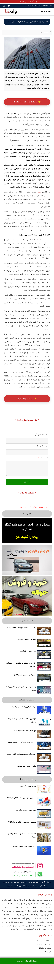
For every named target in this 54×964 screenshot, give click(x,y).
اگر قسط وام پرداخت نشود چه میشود (23, 707)
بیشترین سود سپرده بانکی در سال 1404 (22, 822)
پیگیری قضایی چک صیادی (26, 766)
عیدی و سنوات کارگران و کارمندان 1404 (22, 742)
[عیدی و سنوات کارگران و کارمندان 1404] (44, 746)
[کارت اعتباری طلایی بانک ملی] (44, 813)
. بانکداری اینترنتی (45, 948)
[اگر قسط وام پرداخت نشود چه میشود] (44, 710)
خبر (41, 32)
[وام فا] (11, 12)
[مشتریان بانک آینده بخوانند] (44, 643)
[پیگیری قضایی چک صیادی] (44, 769)
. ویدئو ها (48, 952)
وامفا (39, 192)
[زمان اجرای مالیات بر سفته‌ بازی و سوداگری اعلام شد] (44, 666)
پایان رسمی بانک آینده (28, 651)
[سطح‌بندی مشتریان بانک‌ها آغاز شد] (44, 678)
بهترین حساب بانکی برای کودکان (24, 846)
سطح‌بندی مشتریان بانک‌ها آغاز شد (23, 675)
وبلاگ (45, 32)
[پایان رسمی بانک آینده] (44, 654)
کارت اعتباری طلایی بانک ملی (25, 810)
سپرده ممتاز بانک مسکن (27, 786)
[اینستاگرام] (4, 6)
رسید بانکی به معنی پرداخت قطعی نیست (21, 627)
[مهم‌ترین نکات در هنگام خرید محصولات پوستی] (44, 722)
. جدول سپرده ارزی (44, 944)
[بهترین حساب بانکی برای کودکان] (44, 850)
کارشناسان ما (22, 886)
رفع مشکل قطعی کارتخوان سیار (25, 730)
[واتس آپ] (9, 6)
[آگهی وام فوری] (27, 1)
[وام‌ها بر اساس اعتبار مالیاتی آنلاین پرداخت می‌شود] (44, 690)
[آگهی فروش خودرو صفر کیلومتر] (27, 560)
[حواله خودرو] (27, 596)
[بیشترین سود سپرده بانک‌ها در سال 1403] (44, 801)
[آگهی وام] (27, 530)
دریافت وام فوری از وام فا (25, 102)
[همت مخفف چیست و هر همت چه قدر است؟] (44, 837)
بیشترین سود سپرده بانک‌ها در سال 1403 (21, 798)
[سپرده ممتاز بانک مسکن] (44, 789)
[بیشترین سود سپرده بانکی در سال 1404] (44, 825)
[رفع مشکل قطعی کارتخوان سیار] (44, 734)
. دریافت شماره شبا (44, 941)
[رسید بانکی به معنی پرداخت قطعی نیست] (44, 631)
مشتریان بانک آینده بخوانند (26, 639)
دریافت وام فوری (26, 398)
